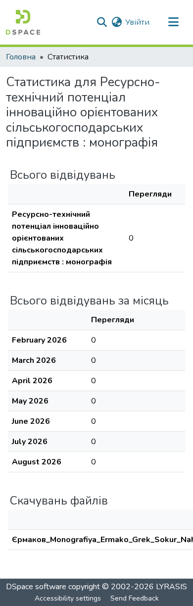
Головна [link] (21, 56)
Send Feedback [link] (134, 598)
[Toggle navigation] (173, 22)
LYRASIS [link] (171, 586)
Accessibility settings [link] (68, 598)
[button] (23, 22)
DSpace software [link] (36, 586)
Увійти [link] (137, 22)
